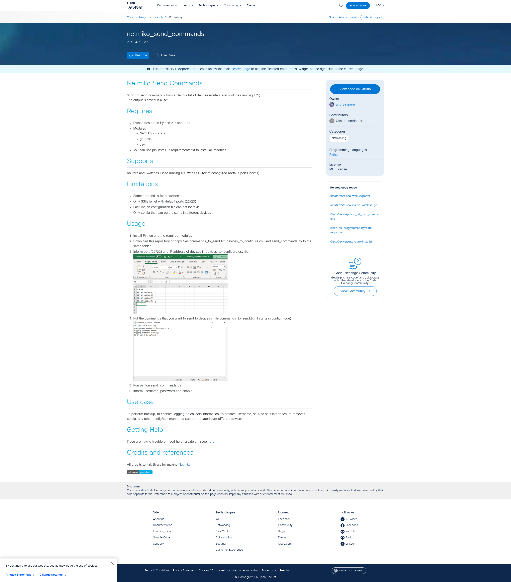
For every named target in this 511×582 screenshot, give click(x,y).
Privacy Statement (18, 574)
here (211, 441)
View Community (352, 291)
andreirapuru (345, 104)
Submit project (372, 17)
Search (158, 17)
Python (334, 154)
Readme (141, 55)
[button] (368, 291)
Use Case (168, 55)
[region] (58, 570)
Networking (339, 138)
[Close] (112, 563)
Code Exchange (137, 17)
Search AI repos (339, 17)
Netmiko (184, 464)
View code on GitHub (355, 89)
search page (241, 69)
